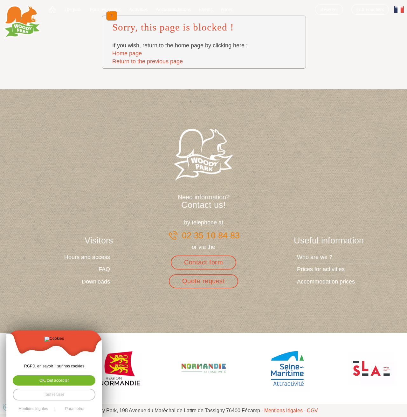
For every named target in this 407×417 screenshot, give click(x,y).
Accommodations (173, 9)
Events (205, 9)
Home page (127, 53)
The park (73, 9)
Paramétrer (75, 409)
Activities (138, 9)
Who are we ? (314, 257)
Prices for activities (321, 269)
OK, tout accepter (54, 380)
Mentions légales (283, 410)
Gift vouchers (370, 9)
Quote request (203, 280)
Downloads (96, 281)
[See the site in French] (399, 9)
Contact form (203, 262)
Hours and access (87, 257)
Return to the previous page (147, 61)
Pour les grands (105, 9)
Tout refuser (54, 394)
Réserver (329, 9)
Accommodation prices (326, 281)
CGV (312, 410)
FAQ (104, 269)
